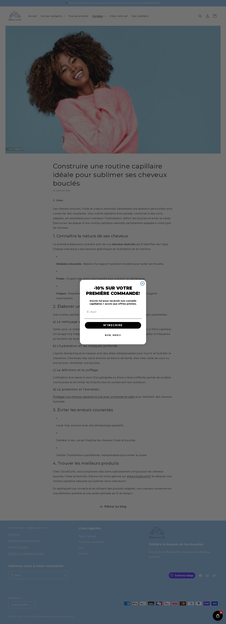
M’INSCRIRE (113, 325)
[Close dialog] (142, 283)
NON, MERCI (113, 335)
